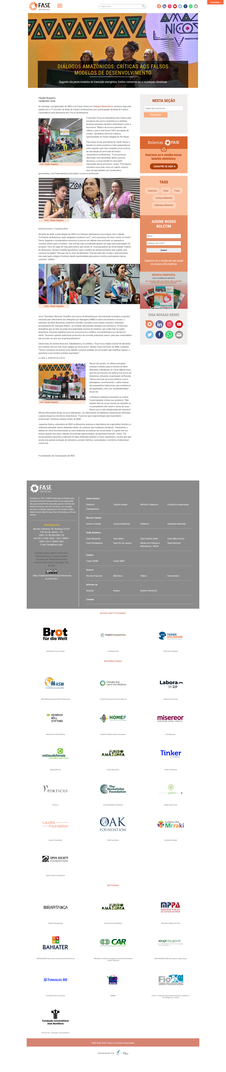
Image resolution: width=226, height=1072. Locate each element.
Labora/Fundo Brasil (170, 699)
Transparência (92, 509)
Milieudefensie (55, 770)
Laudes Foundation (55, 840)
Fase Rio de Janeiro (122, 543)
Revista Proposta (94, 576)
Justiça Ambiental (163, 198)
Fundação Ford (113, 651)
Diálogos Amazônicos (103, 106)
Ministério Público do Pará (170, 923)
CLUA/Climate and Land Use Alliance (113, 699)
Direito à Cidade (93, 524)
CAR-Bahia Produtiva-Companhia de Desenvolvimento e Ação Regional (113, 959)
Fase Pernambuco (94, 543)
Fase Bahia (118, 538)
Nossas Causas (93, 518)
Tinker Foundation (170, 770)
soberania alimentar (163, 205)
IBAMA (113, 996)
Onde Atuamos (93, 532)
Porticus (55, 805)
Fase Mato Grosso (175, 538)
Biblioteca (117, 576)
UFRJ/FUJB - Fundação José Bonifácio (55, 1033)
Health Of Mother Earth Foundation (113, 734)
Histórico (90, 504)
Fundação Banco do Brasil (55, 996)
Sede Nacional (174, 543)
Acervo (90, 570)
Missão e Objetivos (149, 504)
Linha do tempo (120, 504)
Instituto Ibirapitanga (55, 923)
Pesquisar (155, 115)
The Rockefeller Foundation (113, 805)
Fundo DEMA (92, 561)
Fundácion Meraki (170, 840)
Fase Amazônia (93, 538)
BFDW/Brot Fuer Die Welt (55, 651)
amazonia (152, 190)
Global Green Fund (170, 805)
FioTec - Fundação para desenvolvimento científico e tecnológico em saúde (171, 996)
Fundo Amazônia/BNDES (113, 923)
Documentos (173, 576)
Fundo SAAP (119, 561)
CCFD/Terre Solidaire (170, 651)
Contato (90, 599)
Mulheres (144, 524)
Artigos (116, 590)
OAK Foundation (113, 840)
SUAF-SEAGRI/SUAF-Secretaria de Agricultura (170, 959)
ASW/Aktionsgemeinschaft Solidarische (55, 699)
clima (165, 190)
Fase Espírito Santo (149, 538)
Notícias (90, 590)
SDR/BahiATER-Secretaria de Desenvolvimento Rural (55, 959)
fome (177, 190)
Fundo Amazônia (113, 770)
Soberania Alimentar (176, 524)
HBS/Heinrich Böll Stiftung (55, 734)
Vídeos (143, 576)
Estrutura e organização (178, 504)
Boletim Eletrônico (148, 590)
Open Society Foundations (55, 875)
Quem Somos (93, 498)
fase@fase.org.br (55, 544)
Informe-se (91, 584)
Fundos (89, 555)
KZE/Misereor (171, 734)
